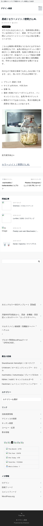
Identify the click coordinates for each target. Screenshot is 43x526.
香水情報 (5, 432)
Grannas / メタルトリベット (23, 206)
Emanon (26, 523)
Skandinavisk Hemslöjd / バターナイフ (18, 363)
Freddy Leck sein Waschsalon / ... (25, 231)
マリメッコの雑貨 (9, 418)
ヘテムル (5, 330)
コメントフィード (9, 492)
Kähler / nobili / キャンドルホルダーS (17, 379)
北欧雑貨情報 (7, 414)
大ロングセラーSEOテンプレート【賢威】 (19, 304)
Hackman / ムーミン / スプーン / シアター (19, 384)
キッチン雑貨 (7, 423)
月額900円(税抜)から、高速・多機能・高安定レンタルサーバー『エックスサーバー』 (20, 315)
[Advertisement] (16, 286)
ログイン (5, 483)
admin (16, 23)
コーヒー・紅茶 (8, 428)
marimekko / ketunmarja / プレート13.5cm (20, 375)
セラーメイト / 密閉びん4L (16, 164)
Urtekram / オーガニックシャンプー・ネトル (20, 368)
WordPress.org (8, 496)
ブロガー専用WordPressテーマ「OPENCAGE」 (15, 341)
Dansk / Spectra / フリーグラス (24, 244)
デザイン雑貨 (6, 8)
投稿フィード (7, 487)
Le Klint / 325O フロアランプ (23, 218)
